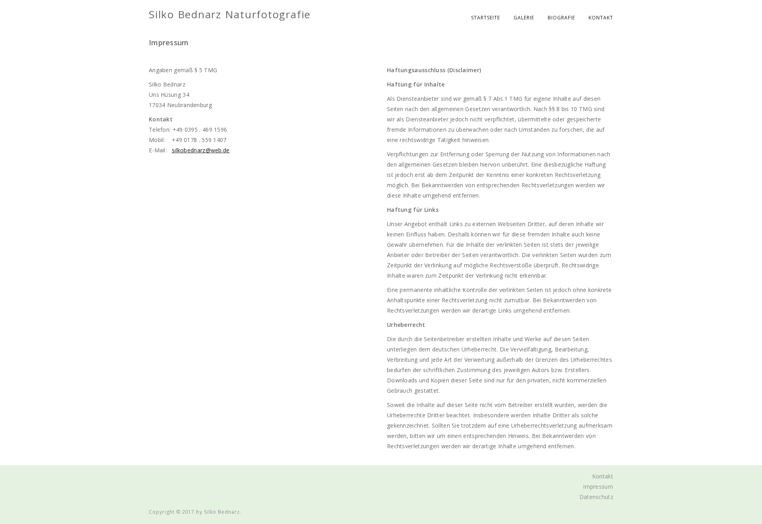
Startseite (485, 17)
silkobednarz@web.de (201, 150)
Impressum (598, 486)
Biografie (561, 17)
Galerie (524, 17)
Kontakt (601, 17)
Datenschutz (596, 497)
